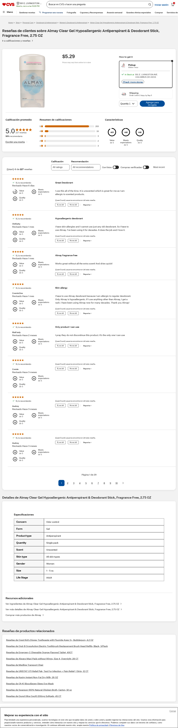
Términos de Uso (117, 725)
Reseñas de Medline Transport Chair (24, 664)
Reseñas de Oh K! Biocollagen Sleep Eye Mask (30, 683)
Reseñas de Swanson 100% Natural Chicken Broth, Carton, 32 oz (39, 689)
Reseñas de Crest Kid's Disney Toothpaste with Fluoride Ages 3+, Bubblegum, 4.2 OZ (49, 639)
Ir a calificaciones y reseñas (16, 40)
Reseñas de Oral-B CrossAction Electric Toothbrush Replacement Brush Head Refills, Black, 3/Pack (57, 646)
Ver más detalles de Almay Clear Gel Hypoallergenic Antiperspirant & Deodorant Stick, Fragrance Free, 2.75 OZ (62, 609)
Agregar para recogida (152, 103)
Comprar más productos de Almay (23, 615)
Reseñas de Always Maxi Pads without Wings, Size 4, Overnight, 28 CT (42, 658)
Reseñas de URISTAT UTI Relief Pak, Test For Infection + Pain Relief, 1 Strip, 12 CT (47, 671)
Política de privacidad (98, 725)
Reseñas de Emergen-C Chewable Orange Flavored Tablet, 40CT (39, 652)
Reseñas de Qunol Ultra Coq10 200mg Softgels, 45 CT (33, 696)
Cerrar (173, 711)
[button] (116, 167)
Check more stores (133, 82)
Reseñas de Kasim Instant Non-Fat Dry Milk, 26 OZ (32, 677)
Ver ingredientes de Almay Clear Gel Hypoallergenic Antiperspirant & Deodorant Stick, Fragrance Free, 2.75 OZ (62, 603)
